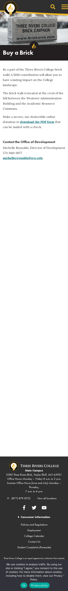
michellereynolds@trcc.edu (23, 158)
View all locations (46, 498)
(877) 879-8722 (21, 498)
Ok (24, 585)
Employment (34, 530)
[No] (63, 575)
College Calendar (34, 536)
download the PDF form (37, 122)
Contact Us (34, 542)
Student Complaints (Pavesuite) (34, 547)
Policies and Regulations (34, 524)
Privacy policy (39, 585)
